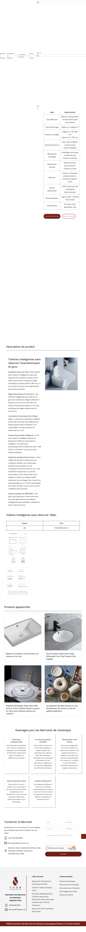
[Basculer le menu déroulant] (16, 55)
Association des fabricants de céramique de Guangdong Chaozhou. (38, 924)
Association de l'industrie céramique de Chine (41, 882)
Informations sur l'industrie (10, 56)
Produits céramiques (67, 881)
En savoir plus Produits (52, 216)
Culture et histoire (31, 56)
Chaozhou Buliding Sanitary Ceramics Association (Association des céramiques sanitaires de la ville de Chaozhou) (43, 899)
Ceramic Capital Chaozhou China (42, 889)
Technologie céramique (21, 56)
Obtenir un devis (69, 216)
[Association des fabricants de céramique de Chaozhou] (15, 883)
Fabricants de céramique (69, 885)
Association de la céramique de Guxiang (43, 910)
